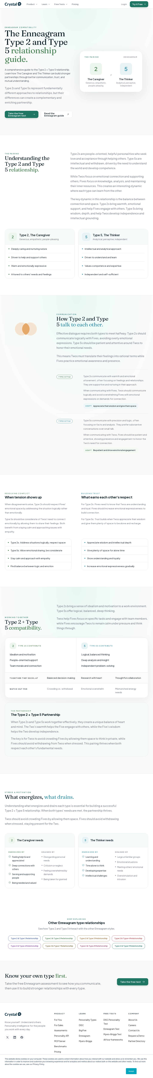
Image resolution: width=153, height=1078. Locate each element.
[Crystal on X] (7, 1037)
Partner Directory (136, 1041)
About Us (132, 1019)
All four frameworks (113, 1039)
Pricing (75, 4)
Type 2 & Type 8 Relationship (94, 946)
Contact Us (134, 1030)
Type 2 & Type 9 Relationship (128, 946)
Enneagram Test (111, 1029)
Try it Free (137, 4)
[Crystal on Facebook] (22, 1037)
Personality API (61, 1035)
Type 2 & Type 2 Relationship (59, 938)
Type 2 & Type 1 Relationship (24, 938)
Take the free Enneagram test (17, 114)
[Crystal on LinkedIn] (14, 1037)
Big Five (82, 1030)
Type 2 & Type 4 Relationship (128, 938)
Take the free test (130, 981)
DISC (81, 1025)
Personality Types (87, 1019)
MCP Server (59, 1041)
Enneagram (84, 1035)
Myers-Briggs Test (112, 1034)
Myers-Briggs (85, 1041)
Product (31, 4)
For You (58, 1019)
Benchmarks (60, 1046)
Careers (132, 1025)
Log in (124, 4)
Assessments (60, 1030)
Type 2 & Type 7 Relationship (59, 946)
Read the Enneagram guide (54, 114)
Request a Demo (136, 1035)
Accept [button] (131, 1071)
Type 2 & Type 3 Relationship (93, 938)
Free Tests (59, 4)
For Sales (58, 1025)
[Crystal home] (13, 4)
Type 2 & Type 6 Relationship (24, 946)
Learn (44, 4)
